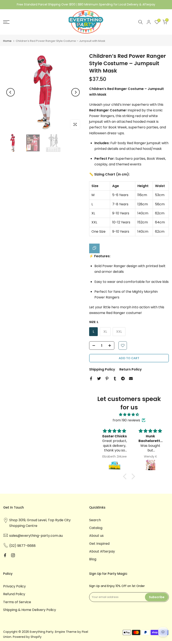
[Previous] (10, 92)
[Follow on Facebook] (5, 555)
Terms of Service (17, 602)
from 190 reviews (126, 420)
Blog (92, 559)
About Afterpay (102, 551)
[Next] (75, 92)
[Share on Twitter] (99, 378)
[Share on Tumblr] (115, 378)
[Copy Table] (94, 248)
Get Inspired (99, 543)
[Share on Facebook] (91, 378)
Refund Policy (14, 594)
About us (96, 535)
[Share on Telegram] (123, 378)
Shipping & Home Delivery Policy (29, 609)
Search (95, 520)
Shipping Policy (102, 369)
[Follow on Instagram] (13, 555)
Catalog (95, 527)
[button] (126, 476)
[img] (129, 414)
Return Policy (130, 369)
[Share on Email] (131, 378)
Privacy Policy (14, 586)
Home (7, 41)
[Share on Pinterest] (107, 378)
